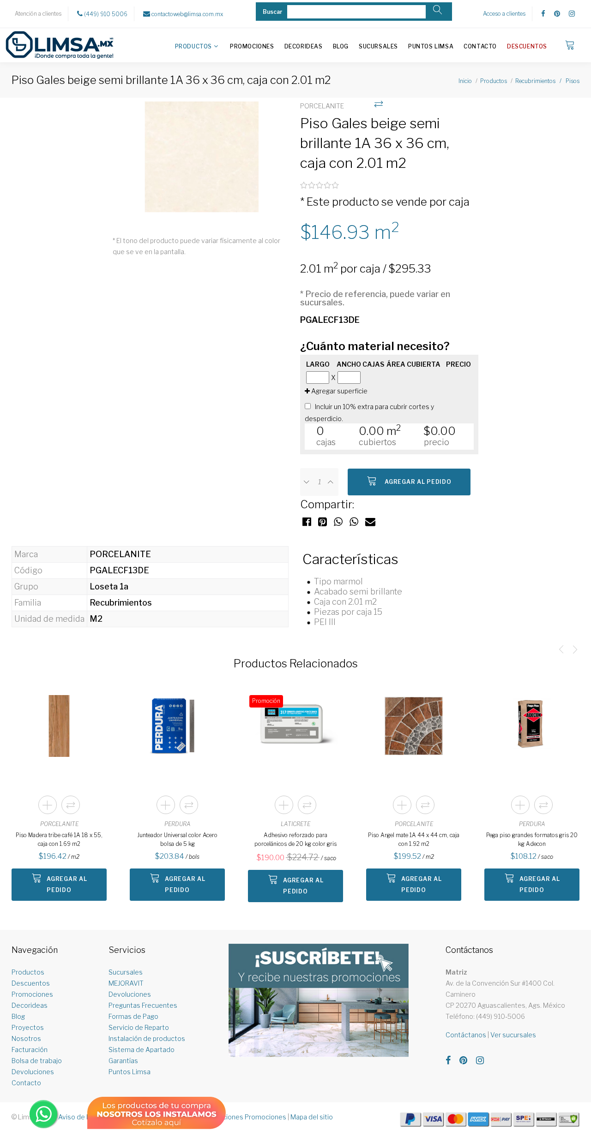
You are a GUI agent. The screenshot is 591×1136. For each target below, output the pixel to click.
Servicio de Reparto (139, 1027)
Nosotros (26, 1038)
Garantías (123, 1061)
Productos (193, 46)
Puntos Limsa (430, 46)
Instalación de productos (147, 1038)
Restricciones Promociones (243, 1117)
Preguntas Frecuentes (143, 1005)
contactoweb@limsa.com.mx (186, 14)
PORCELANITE (59, 824)
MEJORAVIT (126, 983)
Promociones (252, 46)
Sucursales (378, 46)
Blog (341, 46)
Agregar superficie (339, 391)
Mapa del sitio (311, 1117)
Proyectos (28, 1027)
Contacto (480, 46)
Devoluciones (33, 1072)
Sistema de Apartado (142, 1049)
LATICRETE (295, 824)
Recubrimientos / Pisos (547, 80)
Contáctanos (466, 1035)
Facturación (30, 1049)
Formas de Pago (133, 1016)
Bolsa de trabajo (37, 1061)
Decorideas (303, 46)
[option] (202, 162)
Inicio (465, 80)
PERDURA (177, 824)
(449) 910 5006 (105, 14)
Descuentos (527, 46)
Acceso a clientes (504, 13)
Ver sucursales (513, 1035)
